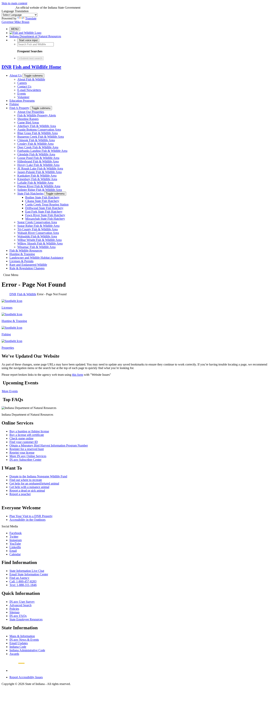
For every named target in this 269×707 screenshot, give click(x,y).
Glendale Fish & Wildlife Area (36, 154)
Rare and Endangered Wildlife (28, 264)
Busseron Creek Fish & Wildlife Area (40, 136)
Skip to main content (14, 3)
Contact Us (24, 86)
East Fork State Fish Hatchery (43, 211)
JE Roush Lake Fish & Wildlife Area (40, 168)
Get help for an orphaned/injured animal (34, 483)
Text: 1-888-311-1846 (23, 585)
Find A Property (19, 108)
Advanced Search (20, 605)
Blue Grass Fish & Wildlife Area (37, 133)
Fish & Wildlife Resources (25, 250)
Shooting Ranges (28, 119)
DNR (7, 66)
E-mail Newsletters (29, 90)
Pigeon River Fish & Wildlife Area (38, 186)
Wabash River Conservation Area (38, 232)
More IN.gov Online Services (27, 456)
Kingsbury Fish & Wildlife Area (37, 179)
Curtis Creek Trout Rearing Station (47, 204)
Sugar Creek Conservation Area (37, 222)
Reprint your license (21, 452)
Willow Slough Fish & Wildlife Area (40, 243)
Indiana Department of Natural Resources (35, 36)
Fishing (14, 104)
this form (77, 374)
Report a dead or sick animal (27, 490)
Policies (14, 608)
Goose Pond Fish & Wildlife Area (38, 158)
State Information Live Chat (26, 570)
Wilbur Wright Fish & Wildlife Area (39, 240)
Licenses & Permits (21, 261)
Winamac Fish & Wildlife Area (36, 247)
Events (21, 93)
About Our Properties (30, 112)
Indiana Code (17, 646)
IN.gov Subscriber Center (25, 459)
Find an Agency (19, 578)
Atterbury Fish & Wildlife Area (36, 126)
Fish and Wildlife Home (37, 66)
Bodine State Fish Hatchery (42, 197)
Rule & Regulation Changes (27, 268)
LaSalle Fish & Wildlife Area (35, 182)
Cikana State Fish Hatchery (42, 201)
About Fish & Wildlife (31, 79)
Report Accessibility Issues (26, 677)
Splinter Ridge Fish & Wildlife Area (39, 189)
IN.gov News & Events (24, 639)
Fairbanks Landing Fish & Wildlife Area (42, 150)
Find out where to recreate (25, 480)
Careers (22, 83)
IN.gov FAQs (18, 615)
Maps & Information (22, 636)
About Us (15, 75)
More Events (10, 391)
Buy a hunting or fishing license (29, 431)
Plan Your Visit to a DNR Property (31, 516)
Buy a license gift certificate (26, 435)
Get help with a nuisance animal (29, 487)
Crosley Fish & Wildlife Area (35, 143)
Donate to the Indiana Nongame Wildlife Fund (38, 476)
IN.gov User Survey (22, 601)
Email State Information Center (28, 574)
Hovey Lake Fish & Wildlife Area (38, 165)
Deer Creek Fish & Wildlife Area (37, 147)
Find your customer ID (23, 442)
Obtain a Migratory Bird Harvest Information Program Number (48, 445)
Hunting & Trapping (22, 254)
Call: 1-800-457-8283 (22, 581)
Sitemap (14, 612)
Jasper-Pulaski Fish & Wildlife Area (39, 172)
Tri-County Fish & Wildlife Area (37, 229)
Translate (30, 18)
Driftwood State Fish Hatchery (44, 208)
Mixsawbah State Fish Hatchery (45, 218)
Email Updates (18, 643)
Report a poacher (20, 494)
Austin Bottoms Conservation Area (39, 129)
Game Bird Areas (28, 122)
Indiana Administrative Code (27, 650)
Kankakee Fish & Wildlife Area (37, 175)
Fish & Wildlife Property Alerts (36, 115)
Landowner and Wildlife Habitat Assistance (36, 257)
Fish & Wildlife (26, 294)
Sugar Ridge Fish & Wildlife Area (38, 225)
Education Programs (22, 100)
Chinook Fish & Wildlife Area (36, 140)
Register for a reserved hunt (26, 449)
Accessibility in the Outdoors (27, 519)
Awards (14, 653)
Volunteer (23, 97)
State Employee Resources (26, 619)
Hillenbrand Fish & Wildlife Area (38, 161)
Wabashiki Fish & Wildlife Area (37, 236)
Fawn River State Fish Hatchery (45, 215)
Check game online (21, 438)
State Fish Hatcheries (30, 193)
